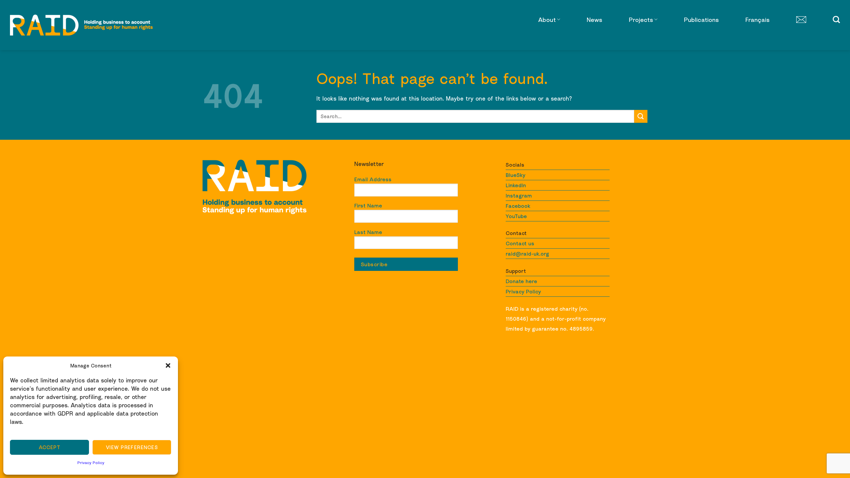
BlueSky (515, 175)
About (547, 19)
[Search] (836, 19)
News (594, 19)
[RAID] (81, 25)
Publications (701, 19)
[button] (168, 365)
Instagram (519, 195)
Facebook (518, 205)
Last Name (368, 232)
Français (757, 19)
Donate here (521, 281)
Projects (641, 19)
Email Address (372, 179)
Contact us (520, 243)
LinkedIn (516, 185)
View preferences (132, 447)
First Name (368, 205)
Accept (49, 447)
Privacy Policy (90, 462)
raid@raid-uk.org (527, 253)
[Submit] (640, 116)
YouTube (516, 216)
